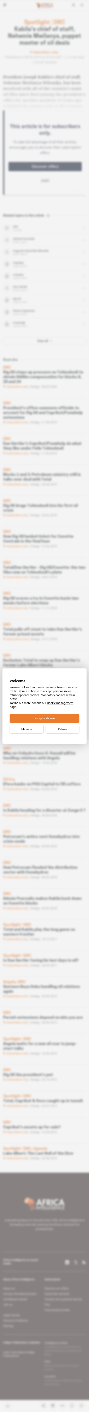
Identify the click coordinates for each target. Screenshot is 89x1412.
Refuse (62, 729)
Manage (26, 729)
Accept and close (44, 718)
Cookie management (60, 702)
